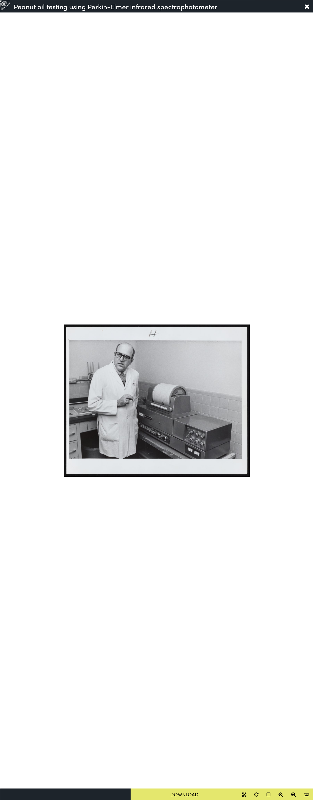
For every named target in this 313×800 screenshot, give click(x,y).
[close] (307, 6)
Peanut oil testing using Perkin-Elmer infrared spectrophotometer (115, 6)
